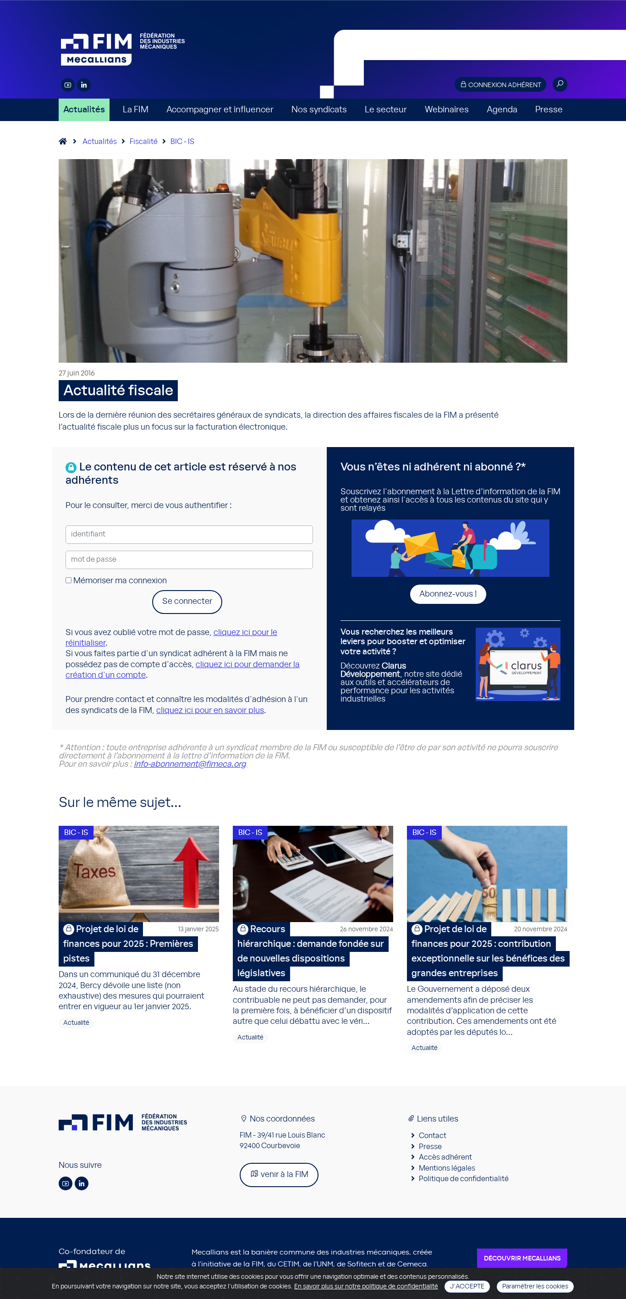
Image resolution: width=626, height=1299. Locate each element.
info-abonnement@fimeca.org (190, 764)
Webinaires (447, 109)
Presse (549, 109)
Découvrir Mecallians (522, 1258)
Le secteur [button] (386, 109)
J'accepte (467, 1286)
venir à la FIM (283, 1175)
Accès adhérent (445, 1157)
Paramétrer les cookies (535, 1286)
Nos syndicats (319, 109)
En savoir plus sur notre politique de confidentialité (366, 1286)
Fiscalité (144, 141)
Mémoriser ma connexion (119, 581)
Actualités (84, 109)
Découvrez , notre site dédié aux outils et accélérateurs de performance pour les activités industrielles (403, 665)
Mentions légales (447, 1168)
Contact (432, 1135)
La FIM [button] (135, 109)
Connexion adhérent (504, 85)
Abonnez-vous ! (448, 594)
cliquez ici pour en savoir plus (210, 711)
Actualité (76, 1023)
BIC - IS (182, 141)
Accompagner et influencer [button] (220, 109)
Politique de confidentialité (464, 1179)
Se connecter (187, 601)
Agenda (502, 109)
